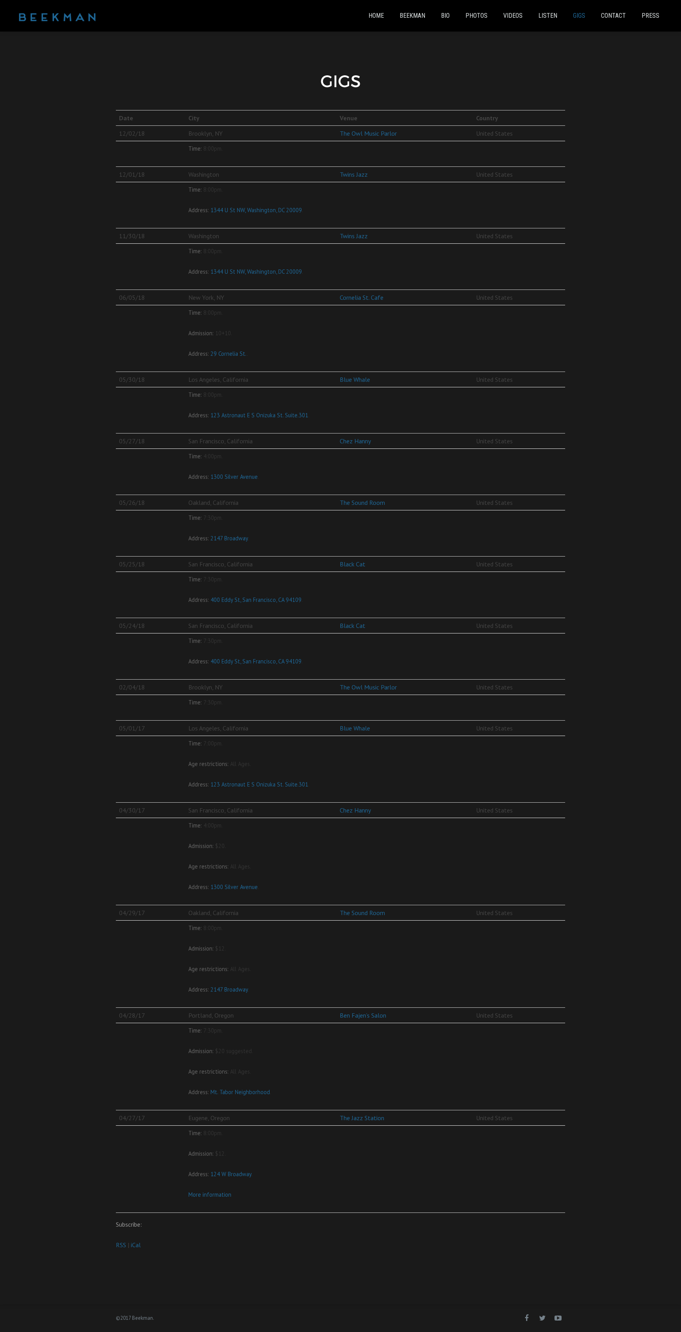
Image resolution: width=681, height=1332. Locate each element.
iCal (136, 1245)
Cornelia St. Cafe (361, 297)
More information (209, 1194)
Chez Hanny (355, 441)
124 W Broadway (230, 1174)
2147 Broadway (229, 538)
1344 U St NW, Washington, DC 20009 (256, 210)
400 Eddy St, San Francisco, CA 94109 (255, 599)
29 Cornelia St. (228, 353)
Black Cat (352, 564)
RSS (121, 1245)
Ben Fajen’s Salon (363, 1015)
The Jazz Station (362, 1118)
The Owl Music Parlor (368, 133)
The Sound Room (362, 502)
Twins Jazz (354, 174)
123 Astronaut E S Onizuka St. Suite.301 (259, 415)
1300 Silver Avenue (234, 476)
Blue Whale (355, 379)
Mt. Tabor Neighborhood (240, 1092)
